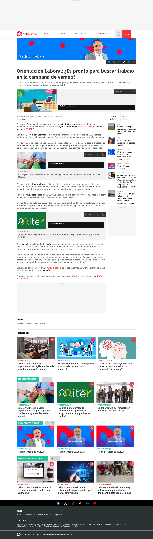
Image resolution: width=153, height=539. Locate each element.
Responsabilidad (34, 524)
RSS (133, 91)
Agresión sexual (123, 173)
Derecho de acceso (78, 524)
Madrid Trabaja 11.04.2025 (35, 436)
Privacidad (38, 526)
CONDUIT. (30, 129)
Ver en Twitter (65, 503)
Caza (118, 124)
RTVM (19, 511)
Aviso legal (48, 526)
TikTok (123, 62)
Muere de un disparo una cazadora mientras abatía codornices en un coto (111, 126)
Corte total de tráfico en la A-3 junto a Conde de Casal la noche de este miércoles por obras (111, 193)
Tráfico (120, 191)
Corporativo (23, 520)
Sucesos (120, 138)
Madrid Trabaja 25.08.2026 (115, 436)
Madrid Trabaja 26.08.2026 (111, 166)
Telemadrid (28, 515)
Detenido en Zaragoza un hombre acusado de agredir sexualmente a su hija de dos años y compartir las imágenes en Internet (111, 175)
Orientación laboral (24, 323)
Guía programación (57, 515)
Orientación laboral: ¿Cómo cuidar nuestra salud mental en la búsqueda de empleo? (117, 348)
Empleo (37, 100)
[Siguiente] (49, 379)
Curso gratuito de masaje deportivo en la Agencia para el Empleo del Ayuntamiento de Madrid (31, 160)
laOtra (46, 515)
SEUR (91, 135)
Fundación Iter (31, 220)
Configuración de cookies (69, 526)
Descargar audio (128, 91)
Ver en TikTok (80, 503)
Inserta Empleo (88, 127)
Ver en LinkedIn (87, 503)
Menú (135, 34)
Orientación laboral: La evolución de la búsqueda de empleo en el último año (35, 472)
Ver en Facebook (58, 503)
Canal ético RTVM (120, 524)
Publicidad (66, 524)
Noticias (47, 34)
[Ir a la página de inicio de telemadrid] (27, 34)
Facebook (108, 62)
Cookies (56, 526)
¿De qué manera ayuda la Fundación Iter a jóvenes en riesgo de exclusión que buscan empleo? (75, 392)
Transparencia (47, 524)
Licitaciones (108, 524)
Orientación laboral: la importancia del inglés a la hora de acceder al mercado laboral (36, 348)
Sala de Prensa (22, 524)
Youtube (133, 62)
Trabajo (36, 323)
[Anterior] (44, 379)
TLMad (62, 34)
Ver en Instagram (73, 503)
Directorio (57, 524)
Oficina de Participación (25, 526)
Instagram (118, 62)
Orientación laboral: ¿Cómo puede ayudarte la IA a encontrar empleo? (76, 348)
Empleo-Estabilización (94, 524)
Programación (102, 34)
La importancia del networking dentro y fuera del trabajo (115, 392)
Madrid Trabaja (54, 268)
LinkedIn (128, 62)
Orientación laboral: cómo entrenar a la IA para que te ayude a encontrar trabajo (75, 472)
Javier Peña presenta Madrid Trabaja (76, 49)
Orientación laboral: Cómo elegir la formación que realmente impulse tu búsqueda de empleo (115, 472)
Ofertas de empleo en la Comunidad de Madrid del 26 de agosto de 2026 (111, 152)
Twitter (113, 62)
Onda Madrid (80, 34)
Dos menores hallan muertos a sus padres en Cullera (111, 140)
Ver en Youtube (95, 503)
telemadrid (24, 535)
